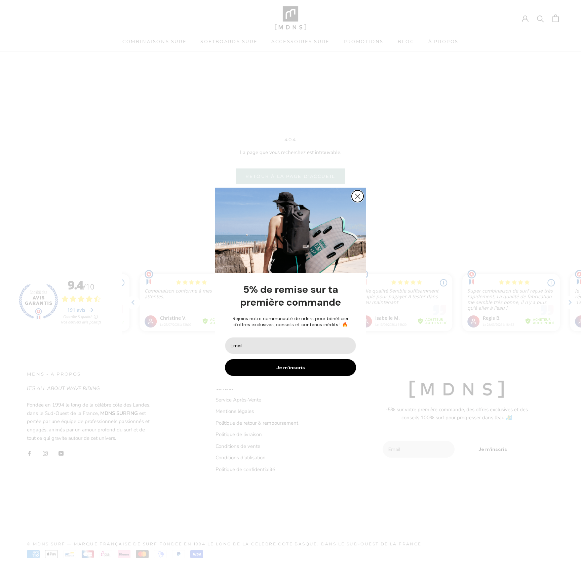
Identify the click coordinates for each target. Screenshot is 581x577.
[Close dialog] (357, 196)
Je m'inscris (290, 367)
